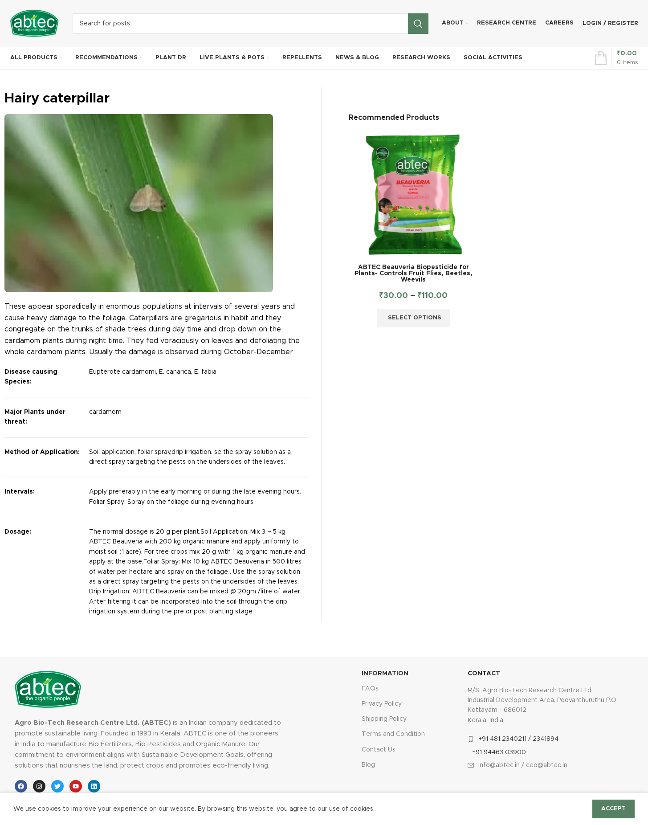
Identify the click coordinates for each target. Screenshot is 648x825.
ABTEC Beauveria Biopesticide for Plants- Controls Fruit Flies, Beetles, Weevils (414, 273)
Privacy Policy (382, 704)
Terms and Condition (393, 734)
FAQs (370, 689)
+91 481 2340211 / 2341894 (518, 739)
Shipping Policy (384, 719)
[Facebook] (21, 786)
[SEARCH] (418, 23)
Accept (613, 809)
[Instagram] (39, 786)
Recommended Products (394, 117)
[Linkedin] (94, 786)
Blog (368, 765)
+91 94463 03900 (499, 752)
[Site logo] (34, 23)
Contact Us (378, 750)
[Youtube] (75, 786)
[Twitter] (57, 786)
